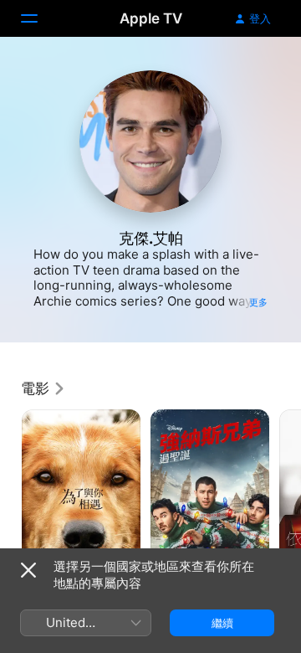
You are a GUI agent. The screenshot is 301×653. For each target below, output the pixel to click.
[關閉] (28, 570)
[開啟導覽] (39, 18)
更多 (258, 302)
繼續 (222, 623)
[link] (43, 388)
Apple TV (151, 18)
